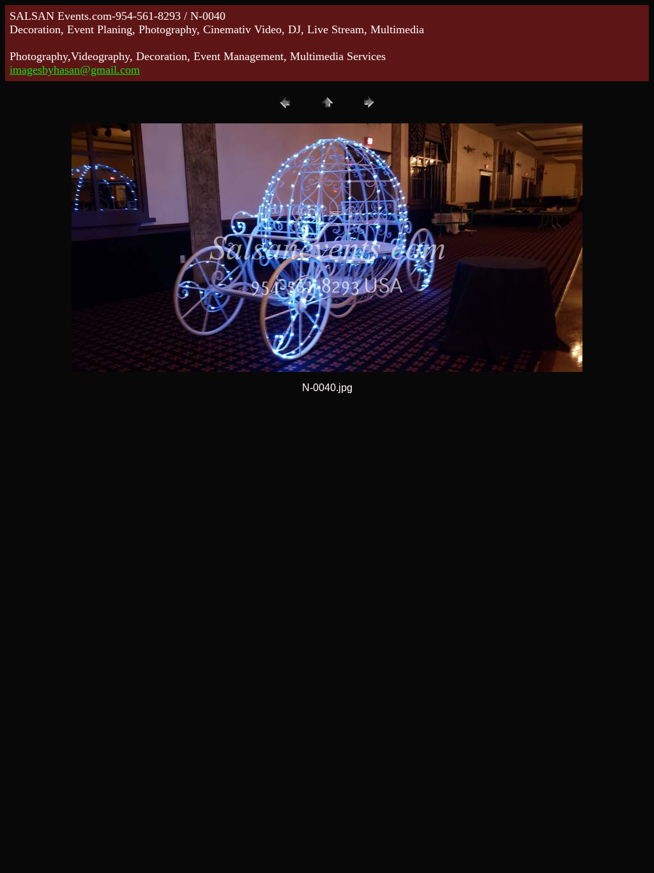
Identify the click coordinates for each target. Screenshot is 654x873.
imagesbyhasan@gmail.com (75, 69)
